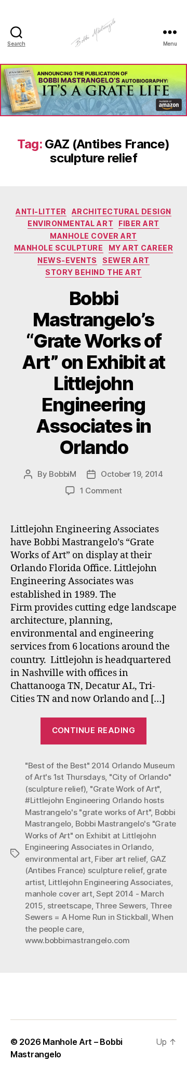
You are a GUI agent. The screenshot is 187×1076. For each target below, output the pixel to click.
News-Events (67, 260)
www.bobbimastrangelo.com (77, 940)
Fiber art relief (120, 859)
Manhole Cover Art (93, 235)
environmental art (58, 859)
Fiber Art (138, 223)
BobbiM (62, 474)
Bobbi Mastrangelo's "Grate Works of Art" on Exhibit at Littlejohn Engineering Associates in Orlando (100, 835)
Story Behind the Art (93, 272)
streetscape (69, 906)
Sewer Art (126, 260)
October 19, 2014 (132, 474)
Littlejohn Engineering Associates (109, 882)
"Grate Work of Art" (124, 789)
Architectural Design (121, 211)
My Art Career (141, 247)
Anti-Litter (41, 211)
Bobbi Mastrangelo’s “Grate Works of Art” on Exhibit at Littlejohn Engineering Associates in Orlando (93, 373)
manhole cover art (58, 894)
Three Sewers (120, 906)
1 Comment (101, 490)
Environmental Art (70, 223)
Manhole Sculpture (58, 247)
